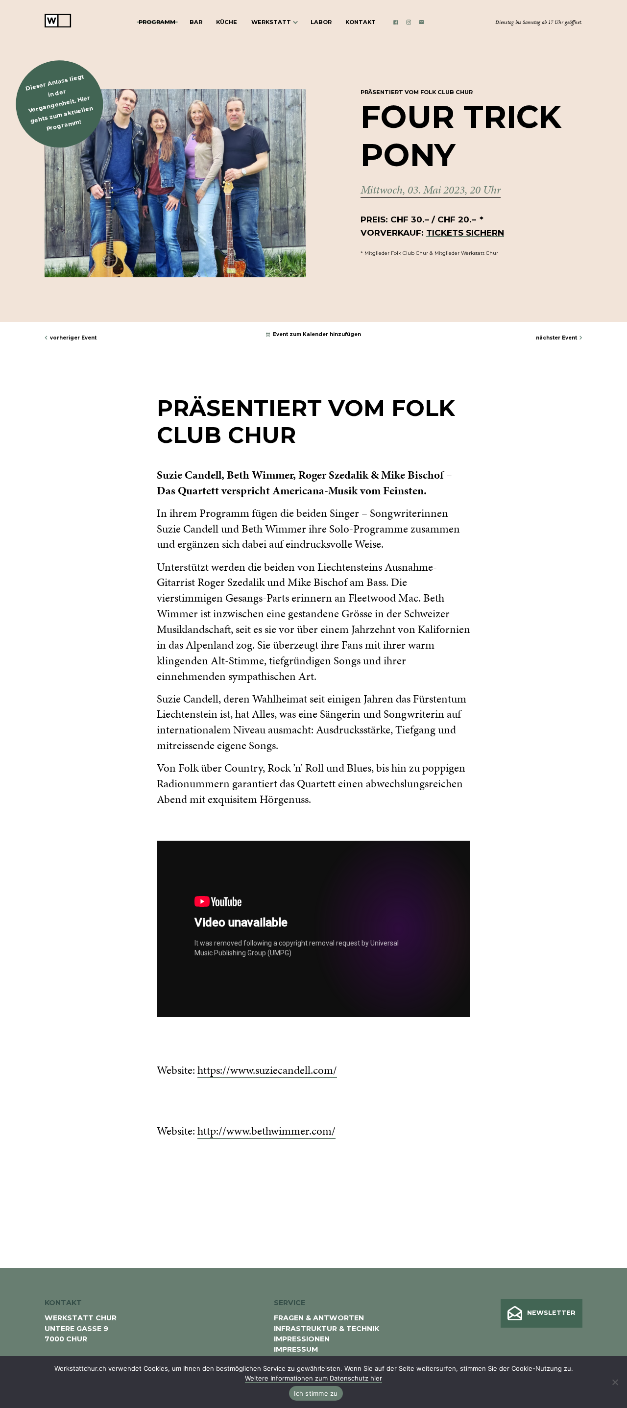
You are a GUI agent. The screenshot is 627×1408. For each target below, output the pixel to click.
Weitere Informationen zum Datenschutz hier (313, 1378)
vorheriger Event (73, 337)
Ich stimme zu (316, 1393)
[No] (615, 1382)
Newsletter (551, 1312)
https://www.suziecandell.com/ (267, 1070)
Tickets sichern (465, 232)
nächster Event (556, 337)
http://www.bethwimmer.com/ (266, 1131)
